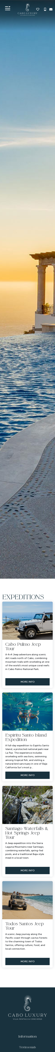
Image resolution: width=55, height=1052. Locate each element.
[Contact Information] (50, 9)
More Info (28, 681)
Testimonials (27, 1047)
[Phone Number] (45, 9)
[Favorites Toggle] (38, 9)
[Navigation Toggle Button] (7, 8)
